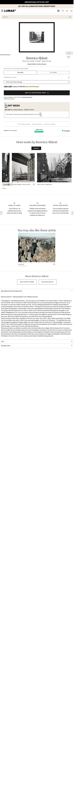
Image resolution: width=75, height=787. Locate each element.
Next (73, 213)
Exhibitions (5, 346)
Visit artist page (27, 282)
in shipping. (27, 97)
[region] (37, 171)
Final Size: (10, 77)
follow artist (48, 282)
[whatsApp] (58, 11)
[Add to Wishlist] (68, 57)
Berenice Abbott (36, 57)
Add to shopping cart (35, 92)
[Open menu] (2, 11)
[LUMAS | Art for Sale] (10, 11)
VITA (2, 341)
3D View (69, 53)
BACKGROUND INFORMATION (11, 291)
